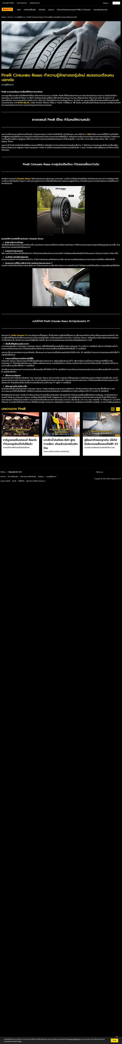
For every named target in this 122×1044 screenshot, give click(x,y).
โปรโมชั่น (42, 9)
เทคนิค (14, 481)
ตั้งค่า (20, 1041)
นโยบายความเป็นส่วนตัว (28, 476)
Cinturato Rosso (23, 178)
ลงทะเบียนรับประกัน (100, 9)
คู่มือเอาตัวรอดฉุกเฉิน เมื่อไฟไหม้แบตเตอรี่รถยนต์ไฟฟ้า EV (101, 442)
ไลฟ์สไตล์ (21, 481)
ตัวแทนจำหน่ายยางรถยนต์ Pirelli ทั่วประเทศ (73, 9)
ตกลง (114, 1040)
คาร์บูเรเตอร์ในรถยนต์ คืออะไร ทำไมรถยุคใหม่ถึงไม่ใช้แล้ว (20, 442)
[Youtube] (119, 472)
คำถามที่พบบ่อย (13, 476)
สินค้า (19, 9)
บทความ (51, 9)
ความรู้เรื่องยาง (20, 17)
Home (3, 17)
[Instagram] (114, 472)
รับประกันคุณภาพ (22, 3)
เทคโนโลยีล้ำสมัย (30, 9)
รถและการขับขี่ (5, 481)
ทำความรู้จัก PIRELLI (8, 3)
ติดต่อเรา (41, 476)
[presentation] (113, 409)
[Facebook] (108, 472)
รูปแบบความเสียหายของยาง (35, 481)
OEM (89, 134)
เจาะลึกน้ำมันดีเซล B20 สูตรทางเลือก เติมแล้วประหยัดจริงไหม (61, 444)
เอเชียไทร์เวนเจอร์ (35, 3)
